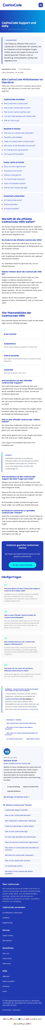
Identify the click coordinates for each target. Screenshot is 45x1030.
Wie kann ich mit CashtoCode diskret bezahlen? (19, 872)
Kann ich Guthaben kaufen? (15, 183)
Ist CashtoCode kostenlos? (14, 179)
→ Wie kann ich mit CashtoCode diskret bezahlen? (19, 728)
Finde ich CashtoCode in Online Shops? (19, 141)
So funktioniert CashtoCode (12, 913)
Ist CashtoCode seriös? (13, 200)
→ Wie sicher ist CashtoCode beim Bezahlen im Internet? (21, 734)
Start (3, 29)
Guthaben (6, 918)
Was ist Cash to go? (11, 120)
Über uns (6, 953)
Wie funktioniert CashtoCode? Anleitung (20, 821)
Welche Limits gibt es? (12, 175)
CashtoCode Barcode (13, 699)
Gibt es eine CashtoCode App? (16, 187)
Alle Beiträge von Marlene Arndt (16, 797)
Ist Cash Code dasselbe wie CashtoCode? (20, 116)
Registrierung (7, 923)
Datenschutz (7, 958)
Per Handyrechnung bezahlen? (16, 150)
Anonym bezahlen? (11, 208)
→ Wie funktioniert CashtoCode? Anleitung (20, 723)
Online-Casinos (8, 935)
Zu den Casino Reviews (22, 565)
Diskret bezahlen (11, 204)
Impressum (7, 963)
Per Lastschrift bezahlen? (14, 154)
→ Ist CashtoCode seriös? (14, 739)
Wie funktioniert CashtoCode (28, 709)
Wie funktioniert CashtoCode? (16, 103)
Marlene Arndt (10, 69)
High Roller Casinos (33, 739)
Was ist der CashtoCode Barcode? (17, 112)
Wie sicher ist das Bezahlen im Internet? (19, 145)
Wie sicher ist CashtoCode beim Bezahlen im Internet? (22, 849)
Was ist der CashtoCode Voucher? (17, 108)
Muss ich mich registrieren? (15, 166)
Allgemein (6, 976)
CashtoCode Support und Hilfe (16, 810)
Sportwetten (7, 940)
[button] (41, 5)
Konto (5, 991)
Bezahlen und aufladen (13, 137)
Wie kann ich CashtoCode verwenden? (19, 133)
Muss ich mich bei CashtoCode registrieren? (21, 842)
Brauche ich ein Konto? (13, 171)
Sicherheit (6, 986)
